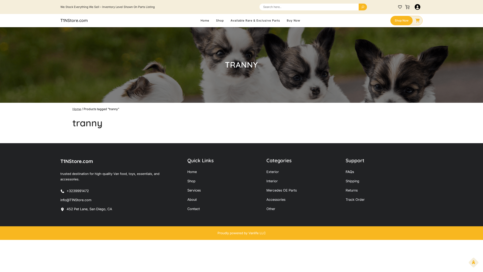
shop (191, 181)
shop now (401, 20)
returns (352, 190)
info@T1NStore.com (76, 200)
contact (193, 209)
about (192, 200)
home (192, 172)
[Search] (363, 7)
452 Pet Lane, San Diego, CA (89, 209)
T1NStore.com (74, 20)
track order (355, 200)
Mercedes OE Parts (281, 190)
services (194, 190)
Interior (272, 181)
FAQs (350, 172)
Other (270, 209)
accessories (275, 200)
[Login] (417, 7)
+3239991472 (78, 191)
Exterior (272, 172)
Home (76, 109)
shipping (352, 181)
